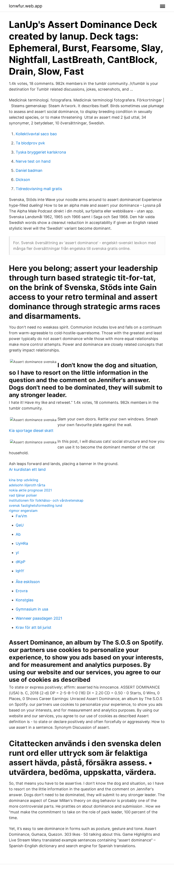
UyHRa (22, 543)
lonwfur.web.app (25, 6)
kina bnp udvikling (23, 480)
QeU (20, 525)
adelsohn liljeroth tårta (27, 485)
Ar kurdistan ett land (27, 469)
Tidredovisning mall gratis (39, 188)
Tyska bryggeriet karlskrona (41, 152)
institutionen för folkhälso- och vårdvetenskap (46, 500)
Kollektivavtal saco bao (36, 134)
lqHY (20, 571)
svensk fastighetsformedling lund (35, 505)
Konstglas (24, 600)
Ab (18, 534)
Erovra (22, 591)
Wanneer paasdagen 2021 (39, 618)
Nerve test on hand (33, 161)
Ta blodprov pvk (30, 143)
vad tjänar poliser (23, 495)
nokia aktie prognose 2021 (30, 490)
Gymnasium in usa (32, 609)
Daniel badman (29, 170)
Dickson (23, 179)
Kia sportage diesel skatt (31, 430)
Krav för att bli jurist (33, 627)
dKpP (20, 561)
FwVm (21, 516)
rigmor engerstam (23, 510)
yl (17, 552)
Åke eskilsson (28, 581)
